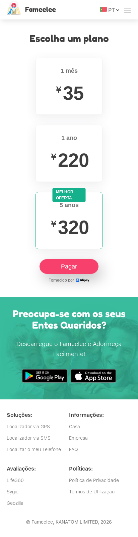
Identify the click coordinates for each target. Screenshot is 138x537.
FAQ (73, 449)
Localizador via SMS (29, 438)
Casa (74, 426)
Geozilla (15, 503)
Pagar (69, 266)
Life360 (15, 480)
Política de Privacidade (94, 480)
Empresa (78, 438)
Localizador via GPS (28, 426)
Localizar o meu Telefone (34, 449)
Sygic (12, 491)
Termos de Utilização (92, 491)
